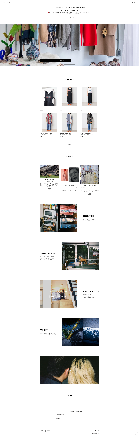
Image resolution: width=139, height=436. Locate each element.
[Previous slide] (65, 64)
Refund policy (58, 418)
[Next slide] (74, 64)
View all (69, 144)
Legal (56, 415)
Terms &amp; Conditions (60, 414)
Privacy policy (58, 412)
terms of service (58, 417)
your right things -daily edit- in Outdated (49, 60)
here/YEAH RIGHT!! (96, 433)
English (42, 430)
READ (49, 189)
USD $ (48, 430)
